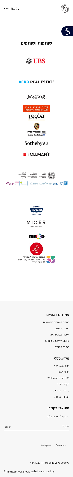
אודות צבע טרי (61, 365)
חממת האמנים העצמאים (56, 322)
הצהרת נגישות (61, 396)
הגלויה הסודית (61, 347)
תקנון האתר (63, 384)
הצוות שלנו (63, 372)
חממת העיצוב (62, 328)
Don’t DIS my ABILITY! (57, 340)
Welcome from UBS (58, 378)
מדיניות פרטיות (61, 390)
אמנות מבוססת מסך (58, 334)
